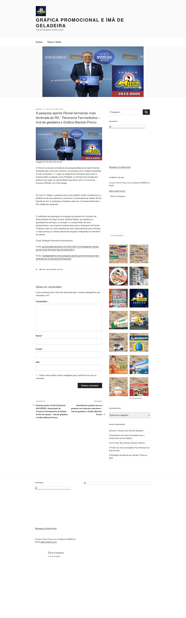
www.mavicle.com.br (117, 191)
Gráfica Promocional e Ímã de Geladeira (80, 22)
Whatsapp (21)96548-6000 (120, 167)
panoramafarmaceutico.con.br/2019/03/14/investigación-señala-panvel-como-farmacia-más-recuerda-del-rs (67, 248)
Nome (39, 335)
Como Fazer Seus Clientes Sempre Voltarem (127, 443)
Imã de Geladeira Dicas (51, 269)
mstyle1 (59, 109)
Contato (39, 42)
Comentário (42, 301)
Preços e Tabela (54, 42)
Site (37, 362)
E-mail (39, 348)
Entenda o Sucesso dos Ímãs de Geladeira (126, 430)
